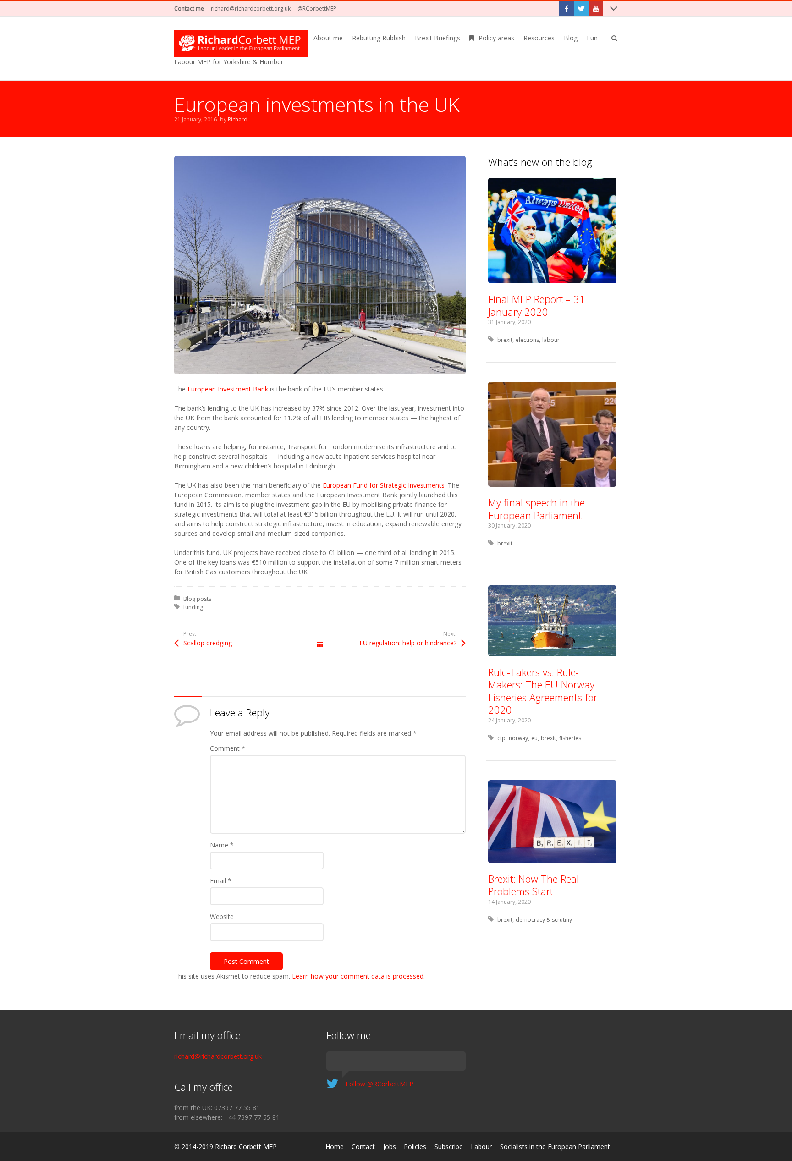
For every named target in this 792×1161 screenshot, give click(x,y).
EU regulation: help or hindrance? (407, 642)
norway (518, 738)
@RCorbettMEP (316, 8)
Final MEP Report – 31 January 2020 (536, 305)
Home (334, 1146)
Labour (481, 1146)
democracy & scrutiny (544, 920)
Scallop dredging (207, 642)
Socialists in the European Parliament (555, 1146)
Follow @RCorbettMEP (379, 1083)
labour (551, 340)
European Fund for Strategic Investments (384, 485)
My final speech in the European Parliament (536, 508)
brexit (504, 340)
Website (222, 916)
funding (193, 607)
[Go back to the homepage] (241, 43)
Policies (415, 1146)
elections (527, 340)
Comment (227, 748)
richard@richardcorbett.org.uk (251, 8)
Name (222, 845)
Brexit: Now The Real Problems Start (533, 885)
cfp (501, 738)
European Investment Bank (227, 389)
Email (220, 880)
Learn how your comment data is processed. (358, 976)
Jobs (389, 1146)
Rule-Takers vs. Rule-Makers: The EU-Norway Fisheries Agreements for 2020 (542, 691)
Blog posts (197, 599)
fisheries (570, 738)
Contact (363, 1146)
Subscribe (448, 1146)
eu (534, 738)
